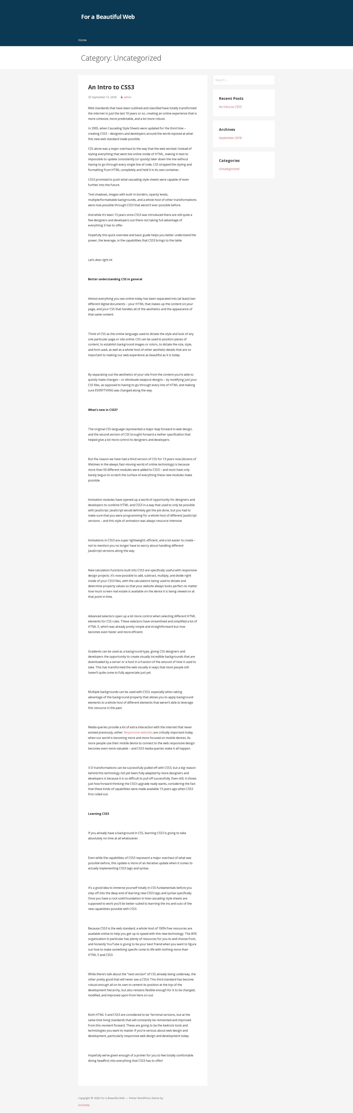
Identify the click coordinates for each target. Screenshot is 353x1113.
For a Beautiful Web (108, 17)
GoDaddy (84, 1105)
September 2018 (230, 138)
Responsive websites (138, 732)
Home (82, 40)
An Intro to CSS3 (111, 87)
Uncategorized (229, 169)
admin (127, 97)
